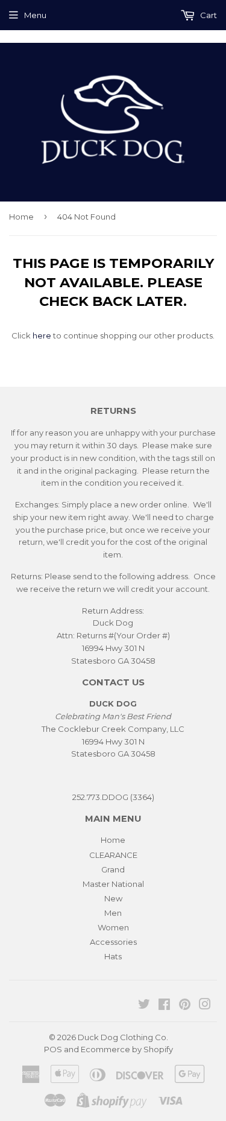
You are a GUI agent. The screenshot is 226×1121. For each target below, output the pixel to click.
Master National (113, 884)
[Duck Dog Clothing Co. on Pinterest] (184, 1006)
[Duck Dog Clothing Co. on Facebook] (164, 1006)
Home (21, 216)
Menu (35, 15)
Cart (207, 15)
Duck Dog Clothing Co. (123, 1037)
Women (113, 927)
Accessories (113, 942)
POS (53, 1049)
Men (113, 913)
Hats (113, 956)
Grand (113, 869)
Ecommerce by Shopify (127, 1049)
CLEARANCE (113, 855)
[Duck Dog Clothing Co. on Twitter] (144, 1006)
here (42, 335)
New (113, 898)
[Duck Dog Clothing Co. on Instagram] (205, 1006)
